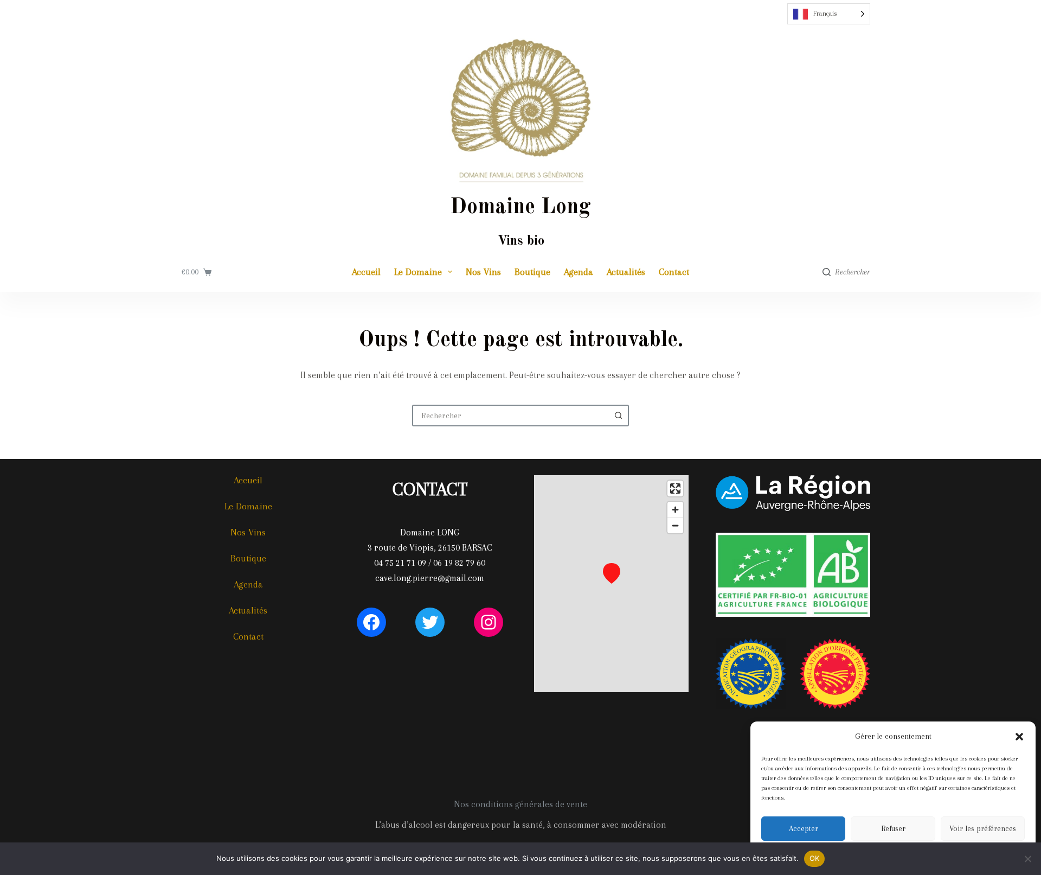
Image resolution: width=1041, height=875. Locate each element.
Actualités (626, 271)
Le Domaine (418, 271)
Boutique (532, 271)
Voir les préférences (982, 828)
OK (814, 858)
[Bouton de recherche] (618, 415)
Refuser (893, 828)
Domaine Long (520, 208)
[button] (1019, 736)
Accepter (803, 828)
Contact (674, 271)
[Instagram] (488, 622)
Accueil (366, 271)
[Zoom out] (675, 525)
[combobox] (510, 415)
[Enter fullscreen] (675, 488)
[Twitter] (430, 622)
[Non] (1027, 858)
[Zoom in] (675, 510)
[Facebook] (371, 622)
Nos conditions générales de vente (520, 804)
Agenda (578, 271)
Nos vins (483, 271)
